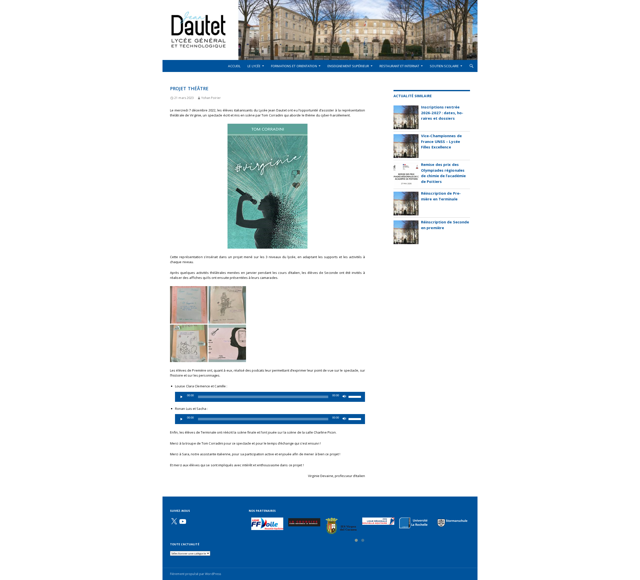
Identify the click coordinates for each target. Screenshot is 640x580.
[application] (270, 397)
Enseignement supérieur (348, 66)
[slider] (355, 396)
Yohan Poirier (210, 98)
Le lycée (254, 66)
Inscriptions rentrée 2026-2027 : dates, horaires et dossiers (442, 112)
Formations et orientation (294, 66)
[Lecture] (181, 396)
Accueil (234, 66)
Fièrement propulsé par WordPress (195, 574)
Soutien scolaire (444, 66)
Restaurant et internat (399, 66)
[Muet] (344, 396)
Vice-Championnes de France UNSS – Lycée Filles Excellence (441, 141)
